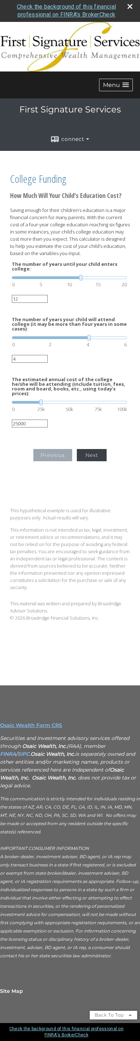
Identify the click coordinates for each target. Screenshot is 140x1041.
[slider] (69, 277)
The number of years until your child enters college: (64, 266)
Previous (53, 455)
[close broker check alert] (130, 6)
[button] (116, 85)
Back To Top (110, 1015)
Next (91, 455)
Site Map (11, 991)
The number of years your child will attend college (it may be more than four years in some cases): (69, 324)
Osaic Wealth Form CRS (31, 725)
